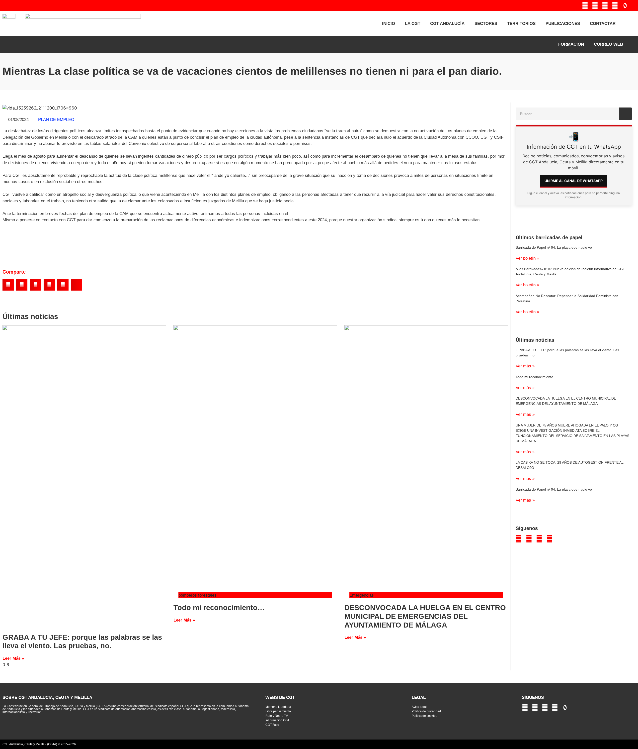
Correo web (608, 44)
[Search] (625, 113)
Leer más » (13, 658)
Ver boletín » (527, 258)
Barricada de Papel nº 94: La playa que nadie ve (554, 247)
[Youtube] (595, 5)
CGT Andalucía (447, 23)
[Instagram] (615, 5)
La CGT (412, 23)
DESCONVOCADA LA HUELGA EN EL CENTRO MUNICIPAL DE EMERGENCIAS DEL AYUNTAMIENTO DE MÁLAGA (425, 616)
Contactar (603, 23)
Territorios (521, 23)
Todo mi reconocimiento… (219, 608)
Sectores (486, 23)
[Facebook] (605, 5)
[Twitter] (585, 5)
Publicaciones (563, 23)
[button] (8, 285)
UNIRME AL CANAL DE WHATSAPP (574, 181)
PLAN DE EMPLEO (56, 119)
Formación (571, 44)
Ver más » (525, 366)
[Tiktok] (625, 5)
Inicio (388, 23)
